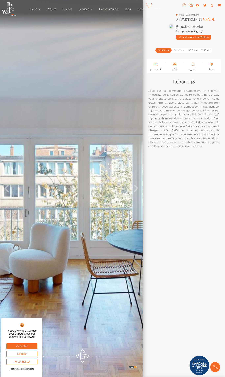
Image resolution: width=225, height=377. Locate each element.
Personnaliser (22, 361)
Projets (51, 9)
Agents (67, 9)
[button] (7, 188)
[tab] (163, 50)
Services (84, 9)
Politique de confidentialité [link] (22, 369)
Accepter (22, 346)
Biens (33, 9)
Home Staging (108, 9)
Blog (128, 9)
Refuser (22, 353)
